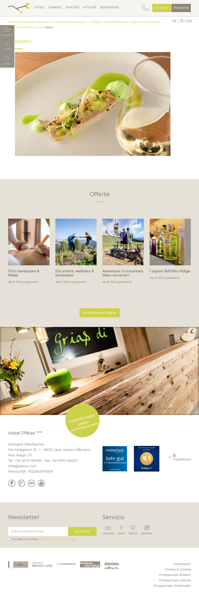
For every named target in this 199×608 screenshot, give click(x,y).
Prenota (181, 8)
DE (174, 21)
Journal (147, 533)
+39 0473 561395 (28, 461)
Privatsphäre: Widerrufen (172, 586)
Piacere (72, 7)
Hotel (39, 7)
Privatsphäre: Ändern (175, 575)
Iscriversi (82, 531)
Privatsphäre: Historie (175, 580)
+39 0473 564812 (64, 461)
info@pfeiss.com (22, 466)
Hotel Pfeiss (114, 469)
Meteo (133, 533)
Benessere (109, 7)
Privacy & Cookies (178, 569)
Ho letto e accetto (43, 539)
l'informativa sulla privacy (57, 539)
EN (189, 21)
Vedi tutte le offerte (99, 313)
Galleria (108, 533)
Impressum (182, 564)
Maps (121, 533)
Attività (89, 7)
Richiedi (161, 8)
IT (181, 21)
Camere (55, 7)
